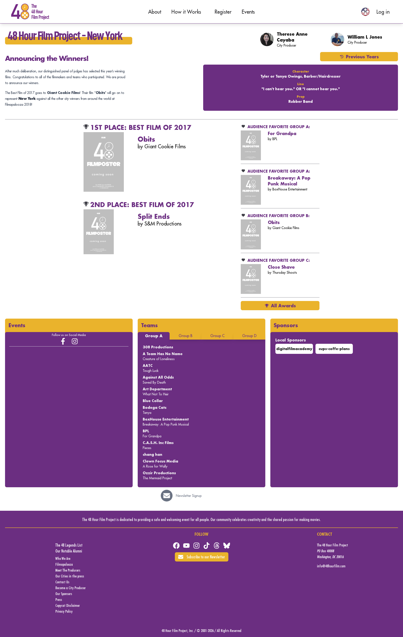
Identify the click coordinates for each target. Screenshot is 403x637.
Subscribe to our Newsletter (206, 556)
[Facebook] (176, 545)
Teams (149, 325)
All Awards (283, 305)
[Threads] (216, 545)
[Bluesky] (226, 545)
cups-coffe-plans (334, 349)
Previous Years (362, 56)
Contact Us (62, 582)
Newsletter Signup (189, 496)
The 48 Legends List (68, 545)
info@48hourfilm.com (331, 566)
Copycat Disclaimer (67, 605)
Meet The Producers (67, 570)
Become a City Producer (70, 588)
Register (223, 12)
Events (248, 12)
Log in (383, 12)
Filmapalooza (64, 564)
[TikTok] (206, 545)
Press (58, 599)
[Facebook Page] (63, 341)
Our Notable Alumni (68, 550)
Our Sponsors (63, 593)
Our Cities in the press (69, 576)
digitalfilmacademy (294, 349)
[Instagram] (74, 341)
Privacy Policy (64, 611)
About (154, 12)
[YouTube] (186, 545)
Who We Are (62, 558)
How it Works (186, 12)
